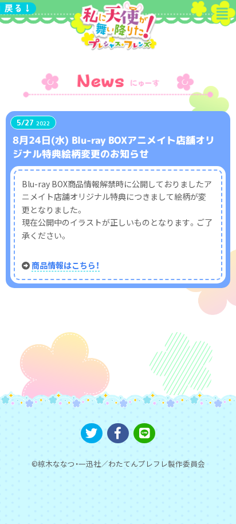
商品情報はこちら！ (66, 265)
